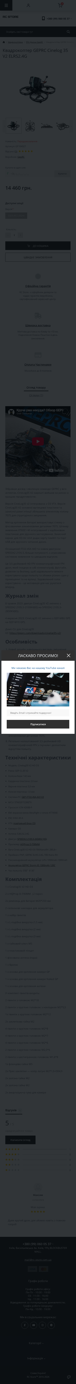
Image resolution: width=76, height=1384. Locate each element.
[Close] (68, 655)
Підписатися (38, 724)
